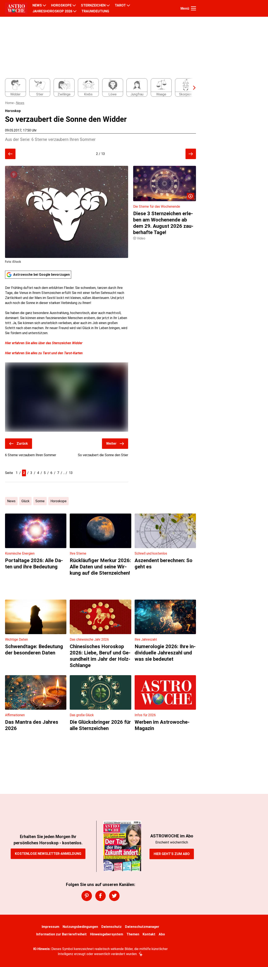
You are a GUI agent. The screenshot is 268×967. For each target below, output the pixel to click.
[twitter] (114, 896)
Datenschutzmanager (142, 927)
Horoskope (58, 501)
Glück (25, 501)
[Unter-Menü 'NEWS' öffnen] (44, 5)
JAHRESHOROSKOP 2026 (52, 11)
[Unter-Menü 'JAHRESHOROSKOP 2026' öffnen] (74, 11)
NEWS (37, 5)
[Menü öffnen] (193, 8)
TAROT (120, 5)
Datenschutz (111, 927)
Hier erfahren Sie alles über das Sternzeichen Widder (43, 343)
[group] (98, 87)
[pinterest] (86, 896)
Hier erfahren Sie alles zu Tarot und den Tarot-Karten (44, 353)
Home (9, 103)
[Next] (192, 87)
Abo (162, 934)
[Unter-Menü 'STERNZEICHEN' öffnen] (108, 5)
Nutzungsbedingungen (80, 927)
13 (71, 473)
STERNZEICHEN (93, 5)
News (20, 103)
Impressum (50, 927)
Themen (132, 934)
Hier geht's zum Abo (172, 854)
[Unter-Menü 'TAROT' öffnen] (128, 5)
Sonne (40, 501)
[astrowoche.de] (16, 8)
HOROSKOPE (61, 5)
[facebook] (100, 896)
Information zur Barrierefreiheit (61, 934)
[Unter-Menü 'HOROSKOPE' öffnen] (74, 5)
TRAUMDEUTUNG (95, 11)
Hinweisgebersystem (106, 934)
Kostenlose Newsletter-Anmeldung (48, 854)
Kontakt (149, 934)
